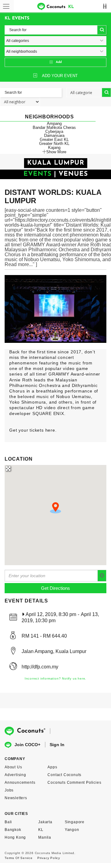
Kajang (54, 147)
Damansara (54, 135)
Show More (56, 152)
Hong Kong (15, 837)
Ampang (54, 123)
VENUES (73, 174)
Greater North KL (54, 143)
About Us (13, 767)
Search (101, 30)
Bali (8, 822)
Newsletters (16, 798)
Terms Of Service (19, 858)
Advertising (15, 775)
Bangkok (13, 830)
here (50, 430)
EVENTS (37, 174)
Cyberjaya (54, 131)
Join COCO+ (27, 744)
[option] (55, 309)
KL (40, 830)
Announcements (20, 782)
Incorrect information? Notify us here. (55, 678)
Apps (52, 767)
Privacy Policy (48, 858)
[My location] (102, 575)
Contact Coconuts (64, 775)
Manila (44, 837)
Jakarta (45, 822)
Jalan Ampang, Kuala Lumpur (54, 651)
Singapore (74, 822)
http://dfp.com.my (40, 666)
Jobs (9, 790)
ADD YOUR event (60, 75)
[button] (55, 508)
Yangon (72, 830)
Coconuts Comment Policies (74, 782)
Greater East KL (54, 139)
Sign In (57, 744)
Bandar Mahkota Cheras (54, 127)
